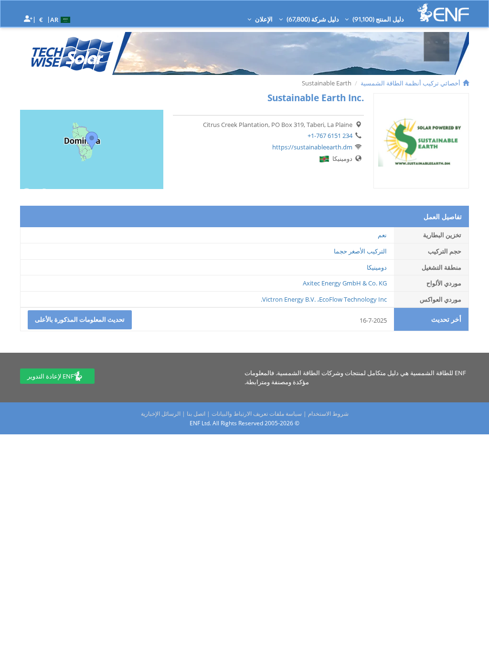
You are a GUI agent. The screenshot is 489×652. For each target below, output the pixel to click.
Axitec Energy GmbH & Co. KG (345, 283)
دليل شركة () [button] (312, 19)
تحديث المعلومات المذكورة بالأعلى (80, 319)
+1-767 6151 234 (330, 135)
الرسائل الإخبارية (161, 414)
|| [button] (41, 19)
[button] (61, 19)
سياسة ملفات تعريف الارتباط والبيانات (257, 414)
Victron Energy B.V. (289, 299)
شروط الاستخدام (328, 414)
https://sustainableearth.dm (312, 147)
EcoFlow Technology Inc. (324, 299)
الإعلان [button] (263, 19)
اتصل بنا (196, 414)
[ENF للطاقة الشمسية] (443, 12)
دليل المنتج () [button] (377, 19)
